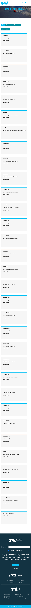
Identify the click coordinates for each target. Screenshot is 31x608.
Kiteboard (11, 582)
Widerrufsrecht (20, 596)
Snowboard (10, 580)
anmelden (12, 550)
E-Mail (5, 547)
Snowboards (17, 25)
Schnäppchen (5, 29)
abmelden (19, 550)
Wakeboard (21, 580)
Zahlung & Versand (9, 598)
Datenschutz (18, 594)
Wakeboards (9, 25)
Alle (3, 25)
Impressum (7, 594)
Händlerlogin (23, 598)
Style (20, 582)
